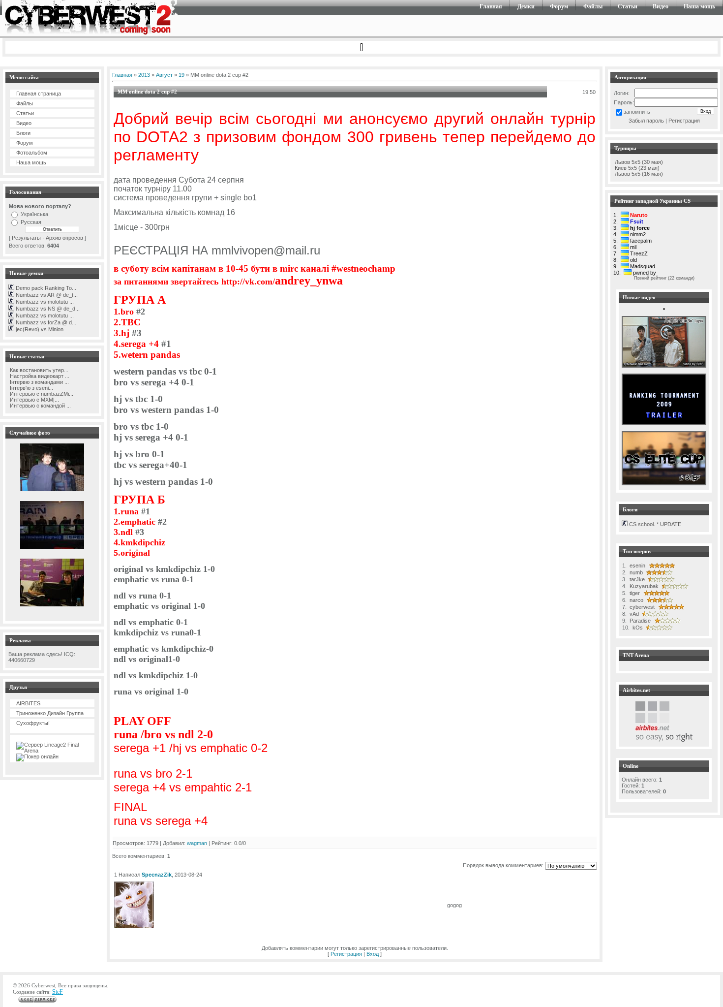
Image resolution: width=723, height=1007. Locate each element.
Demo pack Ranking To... (45, 288)
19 (181, 75)
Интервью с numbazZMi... (40, 394)
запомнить (637, 112)
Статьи (627, 6)
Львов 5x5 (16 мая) (639, 174)
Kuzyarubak (643, 586)
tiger (634, 593)
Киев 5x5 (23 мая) (637, 168)
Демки (526, 6)
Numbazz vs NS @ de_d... (47, 309)
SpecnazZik (157, 875)
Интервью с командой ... (39, 406)
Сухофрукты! (33, 723)
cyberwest (641, 607)
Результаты (26, 238)
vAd (633, 614)
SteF (57, 991)
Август (164, 75)
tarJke (636, 579)
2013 (144, 75)
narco (635, 600)
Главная (491, 6)
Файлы (592, 6)
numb (635, 572)
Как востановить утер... (38, 370)
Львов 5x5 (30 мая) (639, 162)
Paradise (639, 621)
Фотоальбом (31, 153)
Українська (34, 214)
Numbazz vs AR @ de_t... (46, 295)
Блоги (23, 133)
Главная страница (38, 93)
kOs (637, 627)
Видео (660, 6)
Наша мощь (699, 6)
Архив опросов (64, 238)
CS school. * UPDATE (654, 524)
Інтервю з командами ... (38, 382)
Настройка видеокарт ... (38, 376)
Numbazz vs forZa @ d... (45, 322)
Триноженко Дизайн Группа (50, 713)
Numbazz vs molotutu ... (44, 302)
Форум (559, 6)
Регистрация (346, 954)
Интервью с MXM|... (33, 400)
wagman (197, 843)
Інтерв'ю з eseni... (30, 388)
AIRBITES (28, 703)
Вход (372, 954)
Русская (31, 222)
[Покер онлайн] (37, 756)
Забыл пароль (646, 121)
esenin (636, 565)
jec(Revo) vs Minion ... (41, 329)
